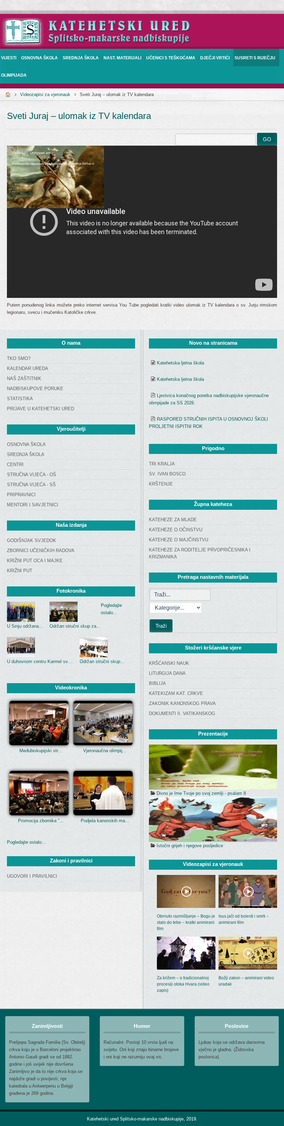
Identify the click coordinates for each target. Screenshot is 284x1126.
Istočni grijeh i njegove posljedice (190, 845)
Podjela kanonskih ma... (105, 820)
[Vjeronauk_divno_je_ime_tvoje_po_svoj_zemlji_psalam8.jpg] (213, 767)
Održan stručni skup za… (75, 626)
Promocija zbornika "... (41, 820)
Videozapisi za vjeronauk (45, 94)
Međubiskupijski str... (40, 750)
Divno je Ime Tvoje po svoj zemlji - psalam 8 (201, 793)
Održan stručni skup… (102, 661)
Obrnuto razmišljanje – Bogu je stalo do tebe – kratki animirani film (186, 922)
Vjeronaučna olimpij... (104, 750)
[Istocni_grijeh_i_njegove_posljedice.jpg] (213, 819)
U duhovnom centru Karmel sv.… (40, 661)
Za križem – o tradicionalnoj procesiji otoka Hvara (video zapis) (183, 984)
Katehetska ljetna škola (180, 363)
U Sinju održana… (25, 626)
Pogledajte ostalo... (26, 842)
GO (267, 139)
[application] (142, 222)
